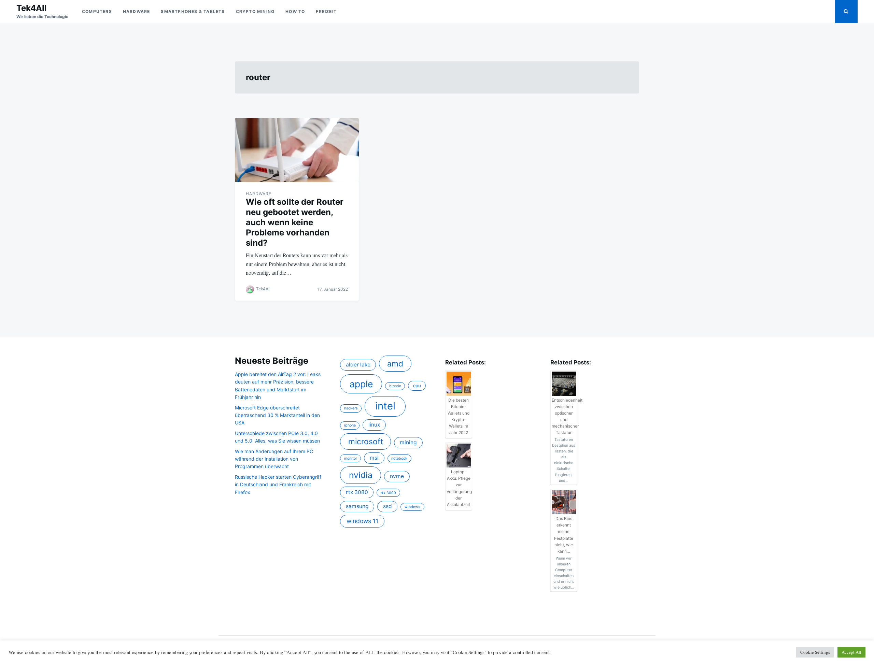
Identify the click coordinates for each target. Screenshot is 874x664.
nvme (397, 476)
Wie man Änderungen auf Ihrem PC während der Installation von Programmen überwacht (274, 459)
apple (361, 383)
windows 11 (362, 520)
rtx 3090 (388, 493)
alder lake (358, 364)
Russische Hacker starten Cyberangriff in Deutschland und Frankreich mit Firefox (278, 484)
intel (385, 406)
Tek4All (31, 8)
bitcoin (395, 386)
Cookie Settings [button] (815, 652)
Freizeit (326, 11)
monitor (350, 458)
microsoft (365, 441)
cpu (417, 385)
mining (408, 442)
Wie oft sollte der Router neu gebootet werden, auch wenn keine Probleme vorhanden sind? (294, 222)
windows (412, 507)
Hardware (136, 11)
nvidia (360, 475)
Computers (97, 11)
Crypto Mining (255, 11)
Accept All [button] (851, 652)
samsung (357, 506)
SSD (387, 506)
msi (374, 457)
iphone (350, 425)
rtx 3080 (357, 492)
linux (374, 424)
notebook (399, 458)
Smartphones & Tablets (193, 11)
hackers (351, 408)
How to (295, 11)
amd (395, 363)
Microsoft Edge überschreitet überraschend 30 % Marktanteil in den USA (277, 415)
